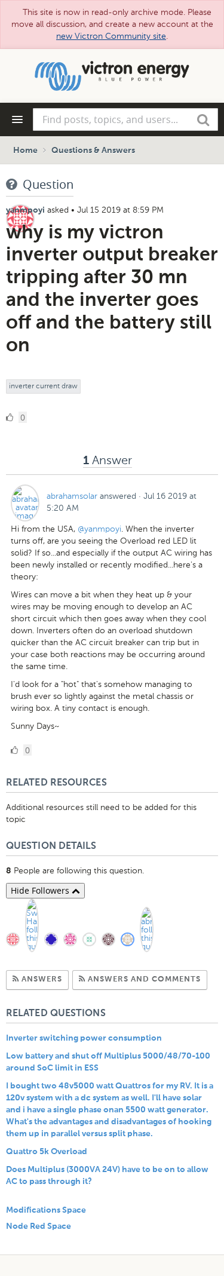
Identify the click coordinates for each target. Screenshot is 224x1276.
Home (25, 150)
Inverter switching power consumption (84, 1038)
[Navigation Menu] (17, 119)
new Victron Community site (111, 36)
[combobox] (125, 119)
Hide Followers (41, 890)
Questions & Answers (93, 150)
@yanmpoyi (99, 529)
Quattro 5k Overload (46, 1152)
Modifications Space (46, 1210)
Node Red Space (38, 1226)
